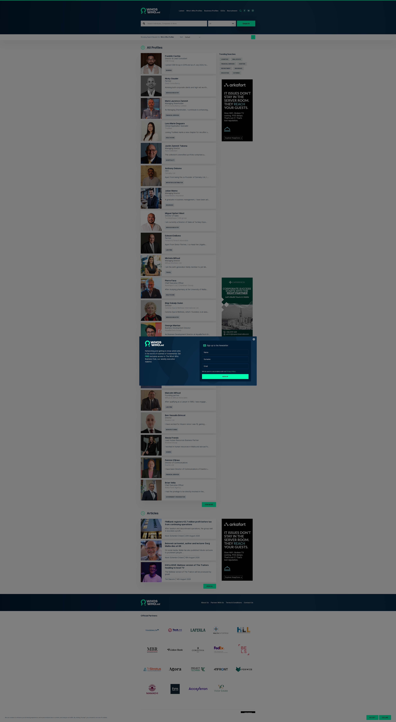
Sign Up (225, 376)
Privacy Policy (231, 371)
